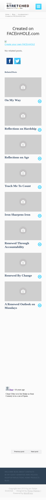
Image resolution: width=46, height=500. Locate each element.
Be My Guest (10, 475)
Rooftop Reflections (14, 477)
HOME (27, 477)
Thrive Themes (33, 491)
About (22, 472)
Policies (34, 475)
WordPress (28, 493)
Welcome (9, 472)
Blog (16, 472)
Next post (34, 452)
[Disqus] (23, 350)
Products (35, 477)
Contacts (29, 472)
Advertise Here (23, 475)
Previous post (19, 452)
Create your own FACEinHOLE (20, 44)
